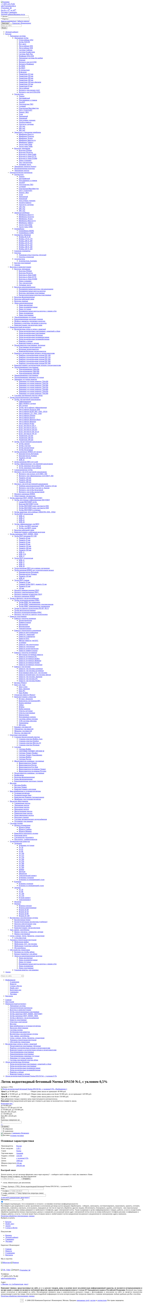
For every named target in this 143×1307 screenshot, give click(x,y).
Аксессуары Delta (25, 144)
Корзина (8, 1235)
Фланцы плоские (25, 906)
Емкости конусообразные (28, 632)
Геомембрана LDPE (26, 233)
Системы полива (16, 823)
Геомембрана (19, 229)
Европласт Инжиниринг (21, 23)
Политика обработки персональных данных (18, 1216)
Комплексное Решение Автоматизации (29, 797)
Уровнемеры (23, 723)
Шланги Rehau (24, 827)
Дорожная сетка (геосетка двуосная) (32, 255)
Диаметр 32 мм (24, 542)
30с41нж (22, 871)
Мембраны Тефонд (26, 142)
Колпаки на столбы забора (24, 952)
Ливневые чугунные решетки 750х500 (33, 393)
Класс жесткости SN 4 (27, 426)
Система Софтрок (25, 50)
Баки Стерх (23, 687)
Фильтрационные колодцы (24, 168)
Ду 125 (21, 855)
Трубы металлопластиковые (25, 610)
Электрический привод (28, 875)
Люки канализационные (23, 303)
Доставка (13, 994)
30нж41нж (23, 873)
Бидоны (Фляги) (20, 683)
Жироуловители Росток (28, 765)
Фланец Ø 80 (24, 914)
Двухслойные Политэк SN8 (29, 409)
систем (92, 1300)
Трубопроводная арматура (20, 841)
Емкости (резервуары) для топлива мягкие (35, 675)
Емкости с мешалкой (27, 634)
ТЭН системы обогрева (28, 721)
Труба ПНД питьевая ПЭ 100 (25, 536)
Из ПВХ (22, 66)
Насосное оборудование (19, 801)
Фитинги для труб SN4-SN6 (29, 92)
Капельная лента (20, 835)
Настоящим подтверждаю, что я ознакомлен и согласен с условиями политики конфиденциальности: (39, 1204)
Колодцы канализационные (24, 287)
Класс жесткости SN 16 (28, 434)
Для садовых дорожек (27, 120)
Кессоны (13, 783)
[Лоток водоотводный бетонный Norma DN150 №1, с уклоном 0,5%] (34, 1089)
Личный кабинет (11, 32)
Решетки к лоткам (26, 341)
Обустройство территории (20, 950)
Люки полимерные (26, 313)
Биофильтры (19, 775)
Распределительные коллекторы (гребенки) (30, 922)
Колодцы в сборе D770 (27, 156)
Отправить (26, 1179)
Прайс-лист (14, 988)
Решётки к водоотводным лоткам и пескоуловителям (34, 353)
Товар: (4, 1186)
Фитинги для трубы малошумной (31, 492)
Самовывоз (14, 992)
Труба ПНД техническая (23, 514)
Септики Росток (25, 759)
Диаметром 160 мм (26, 80)
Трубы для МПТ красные (28, 526)
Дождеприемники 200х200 (29, 369)
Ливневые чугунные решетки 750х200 (33, 381)
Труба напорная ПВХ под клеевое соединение (32, 568)
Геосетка (17, 253)
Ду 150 (21, 857)
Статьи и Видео (16, 986)
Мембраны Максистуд (27, 140)
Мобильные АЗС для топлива (25, 944)
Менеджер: (5, 1199)
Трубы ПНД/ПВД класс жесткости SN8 (34, 508)
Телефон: (5, 1191)
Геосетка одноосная (26, 257)
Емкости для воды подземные (25, 653)
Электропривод (25, 900)
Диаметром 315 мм (26, 74)
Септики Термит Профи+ (28, 753)
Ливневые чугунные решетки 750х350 (33, 387)
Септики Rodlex (25, 749)
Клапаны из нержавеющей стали (31, 886)
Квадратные (23, 624)
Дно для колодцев (25, 162)
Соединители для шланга (24, 837)
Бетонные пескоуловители (29, 349)
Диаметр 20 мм (24, 538)
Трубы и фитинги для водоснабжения (24, 598)
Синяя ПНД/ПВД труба (28, 502)
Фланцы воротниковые (27, 908)
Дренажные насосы (21, 170)
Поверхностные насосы (23, 813)
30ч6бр (21, 869)
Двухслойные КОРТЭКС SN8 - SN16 (33, 411)
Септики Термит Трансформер (30, 755)
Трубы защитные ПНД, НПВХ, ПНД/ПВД (26, 498)
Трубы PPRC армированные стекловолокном (36, 604)
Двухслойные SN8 (26, 48)
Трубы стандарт (25, 446)
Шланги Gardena (25, 829)
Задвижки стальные (26, 877)
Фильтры (17, 902)
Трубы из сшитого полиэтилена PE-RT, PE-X (31, 608)
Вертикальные (24, 626)
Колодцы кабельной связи (24, 299)
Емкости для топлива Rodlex (30, 681)
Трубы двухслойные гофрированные (33, 407)
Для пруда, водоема (26, 124)
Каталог (8, 34)
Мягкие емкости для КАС (28, 640)
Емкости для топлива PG (28, 679)
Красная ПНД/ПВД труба (28, 504)
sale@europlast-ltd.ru (8, 6)
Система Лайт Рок (26, 54)
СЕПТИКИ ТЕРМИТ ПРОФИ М (31, 751)
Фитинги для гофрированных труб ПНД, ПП (36, 476)
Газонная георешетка (22, 251)
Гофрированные (25, 401)
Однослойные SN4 (26, 40)
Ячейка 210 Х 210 (25, 243)
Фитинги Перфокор (26, 64)
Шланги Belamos (25, 831)
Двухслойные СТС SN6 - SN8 (30, 413)
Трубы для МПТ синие (27, 528)
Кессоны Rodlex (20, 785)
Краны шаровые (25, 703)
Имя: (3, 1188)
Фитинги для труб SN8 (27, 62)
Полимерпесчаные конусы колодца (32, 291)
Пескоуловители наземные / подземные (29, 773)
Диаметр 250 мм (25, 550)
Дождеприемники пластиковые (26, 367)
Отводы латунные (26, 711)
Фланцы (17, 904)
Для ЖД (22, 102)
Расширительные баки (22, 795)
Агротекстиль (19, 259)
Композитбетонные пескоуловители (32, 351)
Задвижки (18, 843)
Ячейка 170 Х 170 (25, 239)
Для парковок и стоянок (28, 100)
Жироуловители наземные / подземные (29, 761)
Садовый (22, 106)
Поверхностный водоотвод (20, 327)
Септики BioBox (25, 757)
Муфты (21, 707)
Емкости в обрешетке (27, 636)
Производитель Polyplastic (29, 454)
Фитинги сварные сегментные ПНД (28, 594)
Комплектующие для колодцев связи (28, 325)
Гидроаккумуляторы (22, 793)
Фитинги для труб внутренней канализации (31, 484)
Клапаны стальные (26, 884)
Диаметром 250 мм (26, 76)
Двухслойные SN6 (26, 46)
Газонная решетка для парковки (26, 970)
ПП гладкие (23, 405)
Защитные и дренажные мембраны (27, 132)
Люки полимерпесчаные (28, 307)
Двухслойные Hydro (26, 424)
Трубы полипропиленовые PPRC (27, 600)
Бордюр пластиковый (22, 263)
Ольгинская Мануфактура (29, 108)
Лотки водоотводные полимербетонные (34, 339)
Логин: (4, 16)
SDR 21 (22, 520)
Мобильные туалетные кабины (26, 946)
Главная (8, 1249)
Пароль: (4, 19)
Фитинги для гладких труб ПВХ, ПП (33, 474)
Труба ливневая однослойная (30, 468)
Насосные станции (21, 817)
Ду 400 (21, 865)
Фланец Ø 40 (24, 910)
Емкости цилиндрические (29, 648)
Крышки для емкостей (22, 727)
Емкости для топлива (22, 667)
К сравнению (8, 1131)
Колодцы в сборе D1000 (28, 158)
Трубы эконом (24, 444)
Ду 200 (21, 859)
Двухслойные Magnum (27, 421)
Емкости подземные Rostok (29, 663)
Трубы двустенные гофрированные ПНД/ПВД (32, 500)
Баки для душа (19, 685)
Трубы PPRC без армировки (29, 602)
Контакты (9, 996)
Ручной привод (24, 898)
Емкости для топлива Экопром (30, 677)
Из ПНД (22, 68)
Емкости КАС (24, 638)
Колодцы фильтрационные (24, 297)
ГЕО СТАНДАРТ (25, 110)
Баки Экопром (24, 689)
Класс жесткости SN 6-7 (28, 428)
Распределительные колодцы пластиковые (35, 295)
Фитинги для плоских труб (29, 90)
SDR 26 (22, 522)
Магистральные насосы (23, 811)
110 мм (21, 588)
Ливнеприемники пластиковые (26, 375)
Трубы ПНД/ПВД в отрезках (30, 510)
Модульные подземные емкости (31, 655)
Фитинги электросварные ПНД (26, 592)
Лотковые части (25, 164)
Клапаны (17, 881)
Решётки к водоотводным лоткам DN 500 (34, 363)
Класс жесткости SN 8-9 (28, 430)
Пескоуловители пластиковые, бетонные (29, 345)
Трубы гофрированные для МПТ (26, 524)
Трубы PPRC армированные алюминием (34, 606)
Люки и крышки (25, 160)
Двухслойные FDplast (27, 415)
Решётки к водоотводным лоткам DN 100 (34, 355)
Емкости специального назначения (27, 630)
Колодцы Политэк (26, 152)
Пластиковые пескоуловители (30, 347)
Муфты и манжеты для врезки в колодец (29, 321)
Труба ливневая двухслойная (30, 466)
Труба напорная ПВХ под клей (26, 462)
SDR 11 (21, 516)
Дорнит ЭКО (24, 112)
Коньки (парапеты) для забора (25, 954)
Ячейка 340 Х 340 (25, 247)
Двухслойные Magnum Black (30, 419)
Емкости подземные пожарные (30, 665)
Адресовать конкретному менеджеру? (15, 1197)
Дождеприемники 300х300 (29, 371)
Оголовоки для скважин (23, 821)
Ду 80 (21, 851)
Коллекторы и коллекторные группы (24, 918)
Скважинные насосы (22, 803)
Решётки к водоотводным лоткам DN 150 (34, 357)
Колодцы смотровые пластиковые (32, 293)
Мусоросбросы (20, 948)
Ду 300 (21, 863)
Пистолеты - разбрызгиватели (25, 839)
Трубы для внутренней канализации (28, 442)
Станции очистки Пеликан (29, 745)
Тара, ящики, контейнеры (19, 930)
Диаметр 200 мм (25, 482)
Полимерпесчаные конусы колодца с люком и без (38, 311)
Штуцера (22, 725)
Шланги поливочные (22, 825)
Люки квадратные (26, 305)
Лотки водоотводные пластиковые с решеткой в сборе (39, 331)
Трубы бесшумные (26, 450)
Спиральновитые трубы (23, 470)
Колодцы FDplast (25, 150)
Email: (4, 1195)
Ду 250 (21, 861)
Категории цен (15, 990)
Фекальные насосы (21, 809)
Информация (10, 980)
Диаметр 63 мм (24, 586)
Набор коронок (24, 709)
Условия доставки (17, 1135)
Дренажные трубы (21, 38)
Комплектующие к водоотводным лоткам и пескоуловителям (37, 365)
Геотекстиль (19, 94)
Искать (4, 28)
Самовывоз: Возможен (20, 1133)
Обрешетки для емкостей (23, 729)
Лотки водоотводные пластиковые (32, 333)
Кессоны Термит (20, 787)
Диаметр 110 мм (25, 458)
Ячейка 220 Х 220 (25, 245)
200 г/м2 (22, 128)
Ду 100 (21, 853)
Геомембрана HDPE (26, 231)
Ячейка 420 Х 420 (25, 249)
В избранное (8, 1129)
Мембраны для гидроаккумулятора (27, 799)
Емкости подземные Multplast (30, 661)
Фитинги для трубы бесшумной (31, 490)
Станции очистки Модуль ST (30, 743)
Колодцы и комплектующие (20, 267)
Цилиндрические (25, 620)
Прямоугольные (25, 622)
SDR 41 (22, 460)
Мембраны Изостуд (26, 134)
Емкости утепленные (27, 646)
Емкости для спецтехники (29, 644)
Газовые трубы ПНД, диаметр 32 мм (33, 584)
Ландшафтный (24, 98)
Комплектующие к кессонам (25, 789)
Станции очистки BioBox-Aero (30, 739)
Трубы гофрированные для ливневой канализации (33, 464)
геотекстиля (101, 1300)
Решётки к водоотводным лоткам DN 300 (34, 361)
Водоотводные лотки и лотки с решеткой (30, 329)
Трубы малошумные (26, 448)
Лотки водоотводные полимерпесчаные (34, 337)
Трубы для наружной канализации (27, 399)
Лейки (21, 705)
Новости (13, 984)
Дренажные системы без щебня (31, 58)
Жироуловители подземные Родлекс (32, 771)
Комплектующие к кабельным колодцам (29, 532)
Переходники (24, 715)
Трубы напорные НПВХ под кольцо (28, 452)
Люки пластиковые (26, 315)
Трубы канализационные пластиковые (24, 397)
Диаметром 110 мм (26, 84)
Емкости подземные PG (28, 657)
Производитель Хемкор (28, 456)
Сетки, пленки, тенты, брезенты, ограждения (27, 936)
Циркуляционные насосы (24, 815)
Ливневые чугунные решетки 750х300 (33, 385)
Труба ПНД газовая (21, 580)
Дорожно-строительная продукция (23, 940)
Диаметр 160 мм (25, 480)
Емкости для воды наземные (25, 618)
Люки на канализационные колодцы (28, 956)
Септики (17, 747)
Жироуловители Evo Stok (28, 767)
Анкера (17, 265)
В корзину (5, 1126)
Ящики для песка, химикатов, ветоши (28, 932)
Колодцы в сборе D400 (27, 154)
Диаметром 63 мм (25, 86)
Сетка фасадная (20, 938)
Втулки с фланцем (26, 699)
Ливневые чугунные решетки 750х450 (33, 391)
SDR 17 (22, 518)
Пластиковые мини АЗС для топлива (33, 673)
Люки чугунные (25, 309)
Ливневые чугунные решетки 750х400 (33, 389)
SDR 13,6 (22, 554)
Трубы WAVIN (24, 42)
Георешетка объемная (22, 235)
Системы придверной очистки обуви (28, 395)
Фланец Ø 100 (24, 916)
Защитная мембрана (21, 213)
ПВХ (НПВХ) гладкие (27, 403)
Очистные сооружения (18, 735)
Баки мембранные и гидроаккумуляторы (25, 791)
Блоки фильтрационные (23, 779)
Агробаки (22, 642)
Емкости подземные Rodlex (29, 659)
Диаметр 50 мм (24, 544)
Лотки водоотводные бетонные (31, 335)
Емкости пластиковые (18, 616)
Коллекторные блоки (22, 920)
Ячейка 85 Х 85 (25, 237)
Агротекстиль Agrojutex (28, 261)
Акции (8, 972)
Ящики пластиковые (22, 934)
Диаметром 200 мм (26, 78)
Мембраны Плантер (26, 136)
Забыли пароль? (23, 21)
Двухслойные (24, 88)
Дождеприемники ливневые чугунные (29, 377)
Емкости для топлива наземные (31, 669)
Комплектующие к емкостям (25, 697)
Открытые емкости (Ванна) (24, 695)
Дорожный (23, 118)
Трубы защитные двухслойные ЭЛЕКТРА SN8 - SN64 (34, 512)
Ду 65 (21, 849)
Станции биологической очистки (27, 737)
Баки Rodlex (23, 693)
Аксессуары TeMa (26, 146)
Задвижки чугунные (26, 845)
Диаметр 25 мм (24, 540)
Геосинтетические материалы (21, 172)
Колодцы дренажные (22, 148)
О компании (14, 982)
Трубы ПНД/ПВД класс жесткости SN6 (34, 506)
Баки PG (22, 691)
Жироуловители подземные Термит (32, 769)
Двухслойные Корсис (27, 417)
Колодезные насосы (21, 807)
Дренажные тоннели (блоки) (25, 166)
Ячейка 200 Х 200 (25, 241)
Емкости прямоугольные (28, 650)
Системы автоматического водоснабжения (30, 819)
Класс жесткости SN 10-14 (29, 432)
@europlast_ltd (6, 8)
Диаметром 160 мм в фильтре (30, 82)
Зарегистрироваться (8, 21)
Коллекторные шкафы (22, 926)
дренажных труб (83, 1300)
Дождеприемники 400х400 (29, 373)
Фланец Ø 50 (24, 912)
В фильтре (23, 72)
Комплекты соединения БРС (30, 701)
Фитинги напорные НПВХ (24, 494)
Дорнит (22, 96)
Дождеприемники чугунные (25, 317)
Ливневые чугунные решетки (25, 379)
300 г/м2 (22, 130)
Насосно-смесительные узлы (25, 924)
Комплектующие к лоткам (29, 343)
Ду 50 (21, 847)
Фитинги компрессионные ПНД (26, 590)
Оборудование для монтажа (24, 496)
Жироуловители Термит (28, 763)
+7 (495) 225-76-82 (8, 4)
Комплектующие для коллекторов (27, 928)
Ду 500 (21, 867)
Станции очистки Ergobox (29, 741)
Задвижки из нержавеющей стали (31, 879)
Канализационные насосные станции (28, 319)
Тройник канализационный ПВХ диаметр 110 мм (38, 486)
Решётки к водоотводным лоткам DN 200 (34, 359)
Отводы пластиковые (27, 713)
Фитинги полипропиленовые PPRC (28, 612)
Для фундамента (25, 122)
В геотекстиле (24, 70)
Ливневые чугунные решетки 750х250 (33, 383)
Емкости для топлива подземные (31, 671)
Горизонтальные (25, 628)
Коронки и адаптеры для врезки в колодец (30, 323)
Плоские (22, 60)
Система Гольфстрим (27, 52)
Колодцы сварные (21, 301)
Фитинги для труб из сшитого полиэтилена (31, 614)
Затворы (17, 888)
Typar (21, 114)
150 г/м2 (22, 126)
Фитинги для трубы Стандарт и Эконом (34, 488)
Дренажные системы (18, 36)
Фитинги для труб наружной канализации (30, 472)
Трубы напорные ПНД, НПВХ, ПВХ (24, 534)
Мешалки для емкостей (23, 731)
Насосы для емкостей (22, 733)
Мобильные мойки (21, 942)
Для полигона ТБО (26, 104)
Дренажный (23, 116)
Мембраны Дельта (26, 138)
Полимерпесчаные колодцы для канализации (36, 289)
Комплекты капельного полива (26, 833)
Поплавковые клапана (27, 717)
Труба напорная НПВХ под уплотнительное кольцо (34, 570)
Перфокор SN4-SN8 (26, 56)
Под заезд (22, 44)
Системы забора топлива (28, 719)
